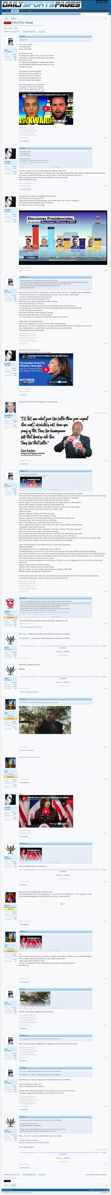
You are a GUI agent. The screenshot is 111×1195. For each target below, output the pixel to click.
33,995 (14, 168)
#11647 (105, 591)
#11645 (105, 391)
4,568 (15, 622)
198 (15, 60)
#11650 (105, 688)
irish (21, 189)
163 (15, 626)
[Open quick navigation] (106, 18)
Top (105, 1190)
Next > (43, 31)
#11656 (105, 978)
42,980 (14, 421)
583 (29, 31)
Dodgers (15, 10)
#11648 (105, 623)
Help (97, 1190)
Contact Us (92, 1190)
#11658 (105, 1057)
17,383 (14, 56)
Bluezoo (7, 905)
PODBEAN (67, 651)
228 (15, 427)
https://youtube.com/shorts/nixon (29, 757)
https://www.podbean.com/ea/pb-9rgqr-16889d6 (34, 1142)
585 (34, 31)
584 (32, 31)
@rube (24, 634)
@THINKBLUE (24, 638)
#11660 (105, 1164)
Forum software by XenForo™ (17, 1192)
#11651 (105, 747)
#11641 (105, 137)
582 (27, 31)
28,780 (14, 913)
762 (40, 31)
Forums (23, 10)
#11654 (105, 881)
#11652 (105, 779)
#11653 (105, 833)
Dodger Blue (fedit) (8, 1190)
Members (30, 10)
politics (16, 28)
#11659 (105, 1106)
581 (24, 31)
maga (10, 28)
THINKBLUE (9, 415)
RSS (107, 1190)
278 (15, 728)
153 (15, 657)
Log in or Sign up (101, 1)
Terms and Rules (104, 1192)
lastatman (22, 1167)
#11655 (105, 921)
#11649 (105, 658)
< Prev (15, 31)
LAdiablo (22, 141)
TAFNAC (7, 611)
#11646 (105, 460)
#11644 (105, 343)
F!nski (21, 463)
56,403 (14, 723)
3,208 (15, 654)
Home (7, 10)
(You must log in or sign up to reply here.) (96, 1174)
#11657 (105, 1025)
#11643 (105, 270)
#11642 (105, 186)
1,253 (15, 173)
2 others (35, 627)
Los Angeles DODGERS (17, 25)
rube (6, 50)
